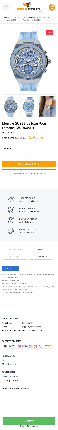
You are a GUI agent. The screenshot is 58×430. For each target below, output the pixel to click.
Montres (18, 17)
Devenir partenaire (10, 380)
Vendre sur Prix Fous (11, 376)
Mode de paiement (10, 364)
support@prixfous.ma (31, 326)
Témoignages (41, 256)
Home (6, 17)
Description (15, 249)
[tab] (15, 248)
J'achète (29, 421)
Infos (40, 249)
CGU (4, 360)
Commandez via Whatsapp (29, 173)
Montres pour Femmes (36, 17)
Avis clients (15, 256)
